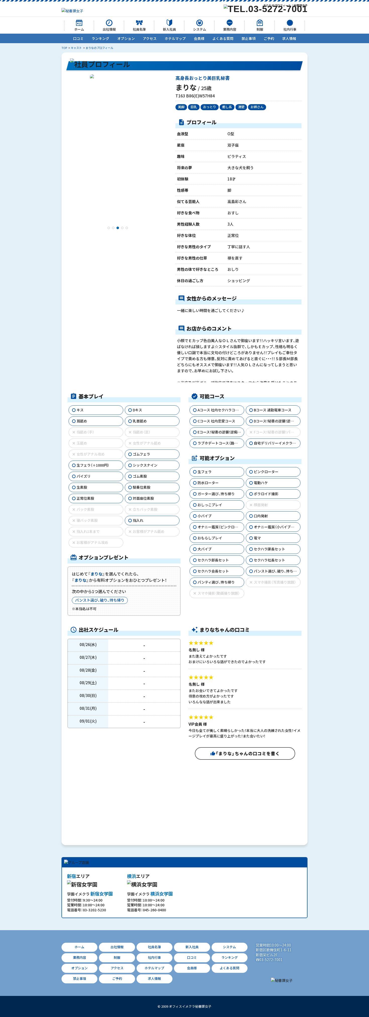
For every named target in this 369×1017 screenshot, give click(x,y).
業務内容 (229, 29)
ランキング (100, 38)
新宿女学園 (90, 894)
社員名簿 (139, 29)
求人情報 (289, 38)
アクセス (150, 38)
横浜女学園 (150, 894)
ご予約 (269, 38)
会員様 (199, 38)
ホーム (79, 29)
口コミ (78, 38)
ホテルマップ (175, 38)
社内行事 (289, 29)
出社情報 (109, 29)
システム (199, 29)
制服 (260, 29)
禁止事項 (248, 38)
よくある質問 (222, 38)
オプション (126, 38)
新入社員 (169, 29)
